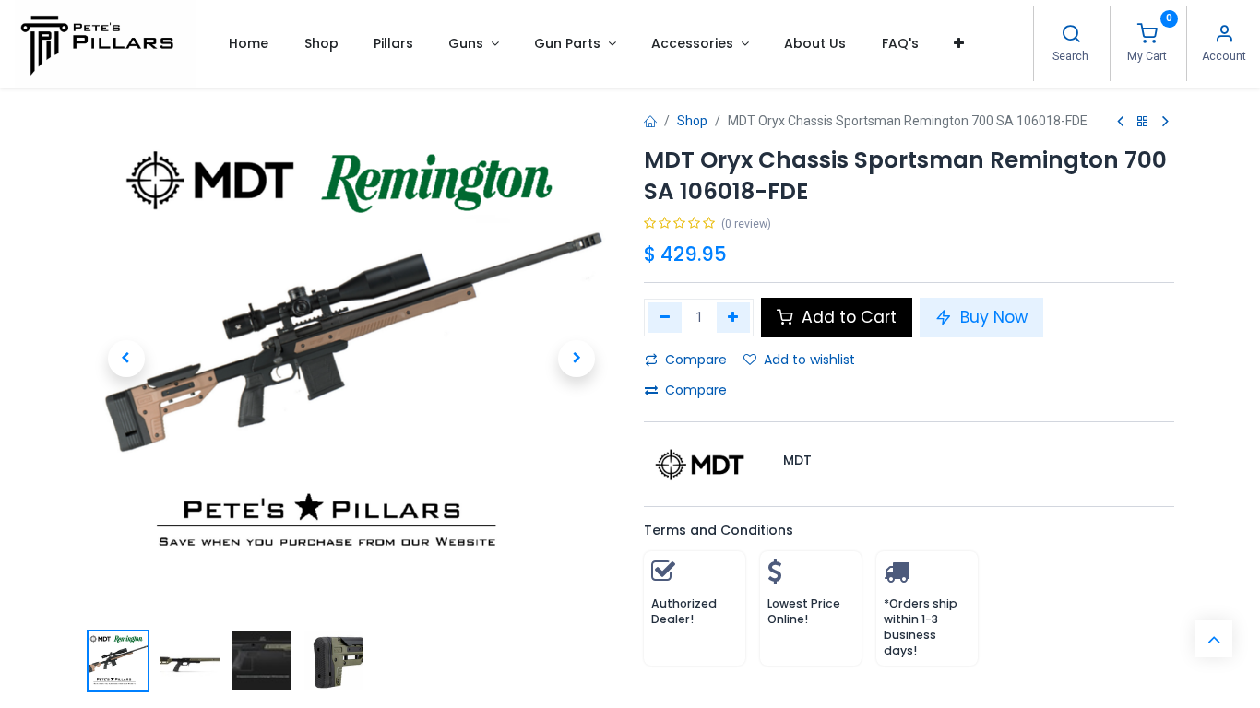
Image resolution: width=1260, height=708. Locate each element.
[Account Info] (1224, 36)
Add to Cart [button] (847, 317)
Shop (692, 120)
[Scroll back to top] (1213, 638)
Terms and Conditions (718, 530)
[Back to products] (1143, 122)
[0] (1147, 36)
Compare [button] (696, 359)
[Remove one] (665, 317)
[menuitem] (248, 43)
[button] (958, 43)
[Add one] (734, 317)
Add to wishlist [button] (809, 359)
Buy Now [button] (992, 317)
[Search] (1071, 36)
